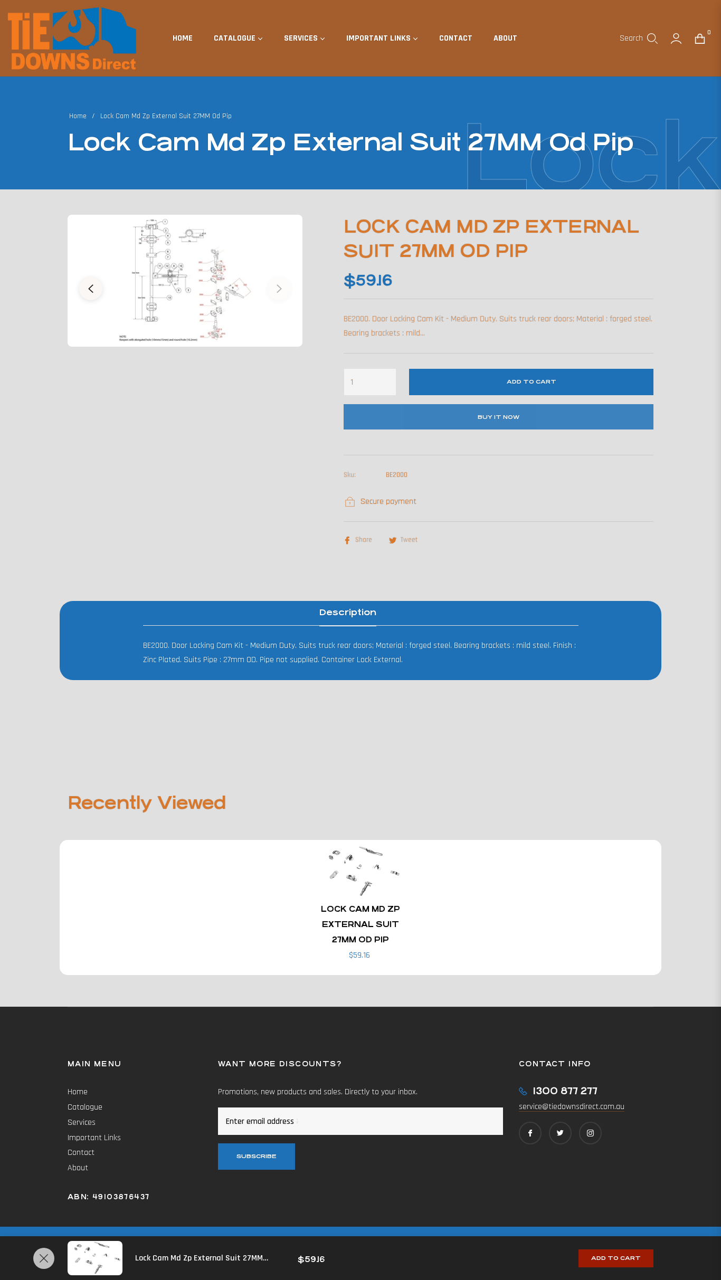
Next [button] (279, 288)
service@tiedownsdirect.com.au (571, 1106)
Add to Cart (616, 1258)
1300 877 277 (565, 1090)
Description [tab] (347, 612)
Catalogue (85, 1107)
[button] (638, 38)
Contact (81, 1152)
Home (78, 116)
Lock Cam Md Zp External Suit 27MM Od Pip (360, 924)
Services (82, 1122)
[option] (185, 281)
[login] (676, 38)
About (78, 1167)
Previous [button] (90, 288)
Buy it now (498, 417)
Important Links (94, 1137)
